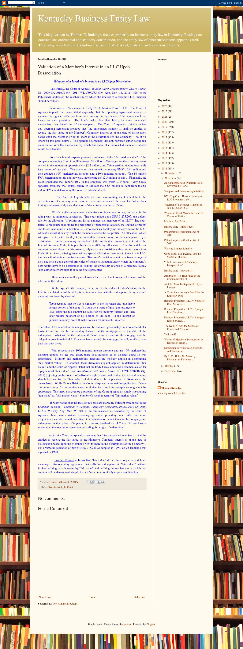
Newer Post (45, 597)
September (171, 371)
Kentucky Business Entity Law (94, 18)
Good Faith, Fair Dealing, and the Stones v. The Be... (182, 255)
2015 (165, 148)
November (171, 178)
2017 (165, 137)
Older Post (139, 597)
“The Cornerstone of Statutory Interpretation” (180, 263)
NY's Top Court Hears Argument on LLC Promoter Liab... (183, 197)
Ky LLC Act (67, 487)
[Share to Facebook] (99, 482)
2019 (165, 127)
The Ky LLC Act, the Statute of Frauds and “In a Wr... (181, 327)
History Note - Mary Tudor (178, 226)
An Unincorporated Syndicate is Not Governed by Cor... (183, 184)
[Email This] (88, 482)
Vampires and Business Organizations (184, 191)
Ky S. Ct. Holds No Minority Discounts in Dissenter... (180, 357)
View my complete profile (172, 393)
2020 (165, 121)
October (169, 366)
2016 (165, 142)
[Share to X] (95, 482)
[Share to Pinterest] (102, 482)
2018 (165, 132)
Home (92, 597)
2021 (165, 116)
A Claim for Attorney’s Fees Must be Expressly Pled (184, 293)
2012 (165, 163)
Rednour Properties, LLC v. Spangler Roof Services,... (184, 302)
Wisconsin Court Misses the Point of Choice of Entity (183, 214)
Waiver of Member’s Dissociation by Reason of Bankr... (184, 341)
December (171, 173)
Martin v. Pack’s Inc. (175, 221)
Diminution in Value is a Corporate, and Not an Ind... (183, 349)
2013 (165, 158)
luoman (128, 624)
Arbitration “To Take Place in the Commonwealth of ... (182, 277)
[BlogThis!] (92, 482)
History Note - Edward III (178, 270)
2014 (165, 153)
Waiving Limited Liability (178, 248)
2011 (165, 168)
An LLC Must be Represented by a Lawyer (183, 285)
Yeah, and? (170, 334)
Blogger (151, 624)
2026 (165, 106)
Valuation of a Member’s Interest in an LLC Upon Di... (183, 206)
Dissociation (53, 487)
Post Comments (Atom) (65, 603)
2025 (165, 111)
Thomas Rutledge (171, 388)
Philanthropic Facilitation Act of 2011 (181, 233)
